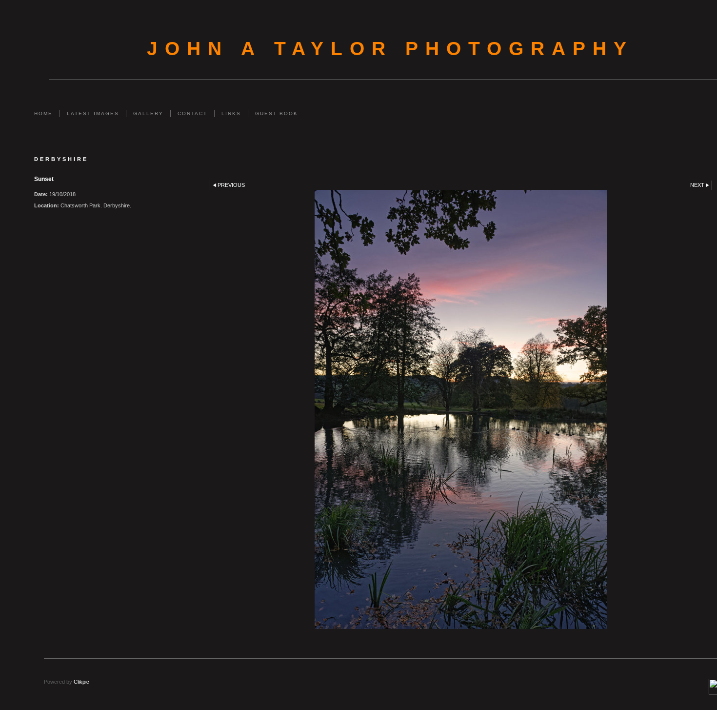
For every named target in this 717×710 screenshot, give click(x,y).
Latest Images (93, 113)
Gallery (148, 113)
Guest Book (276, 113)
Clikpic (81, 682)
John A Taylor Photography (390, 48)
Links (231, 113)
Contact (192, 113)
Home (43, 113)
